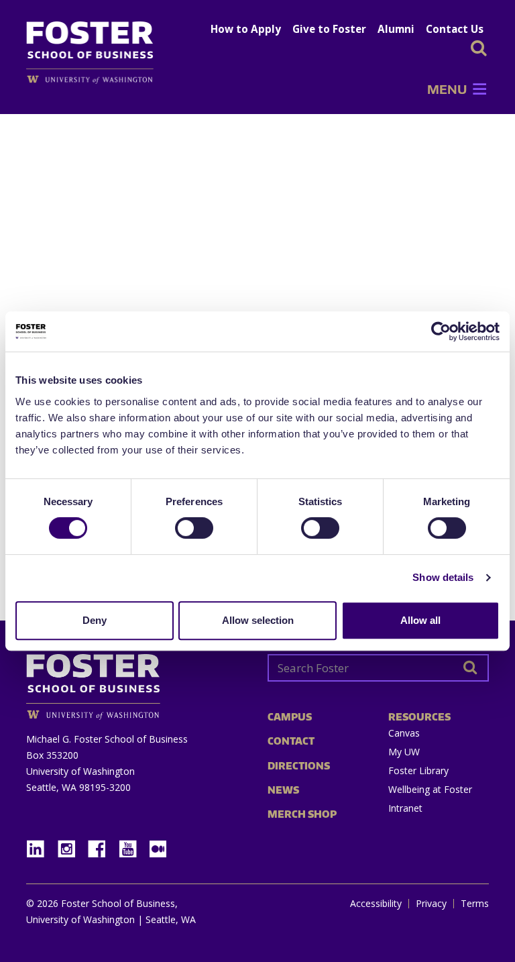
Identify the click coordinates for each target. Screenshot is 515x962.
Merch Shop (302, 814)
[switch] (194, 528)
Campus (290, 717)
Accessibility (376, 903)
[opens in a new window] (96, 79)
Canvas (404, 733)
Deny (94, 620)
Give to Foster (329, 29)
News (283, 790)
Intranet (405, 808)
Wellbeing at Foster (430, 789)
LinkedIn (40, 845)
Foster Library (418, 770)
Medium (158, 849)
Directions (299, 765)
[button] (447, 89)
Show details (442, 577)
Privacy (431, 903)
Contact (291, 741)
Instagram (71, 845)
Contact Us (454, 29)
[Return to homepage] (136, 682)
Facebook (102, 845)
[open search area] (479, 48)
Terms (475, 903)
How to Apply (246, 29)
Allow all (420, 620)
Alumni (396, 29)
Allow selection (258, 620)
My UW (404, 751)
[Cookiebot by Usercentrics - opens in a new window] (441, 331)
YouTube (133, 845)
